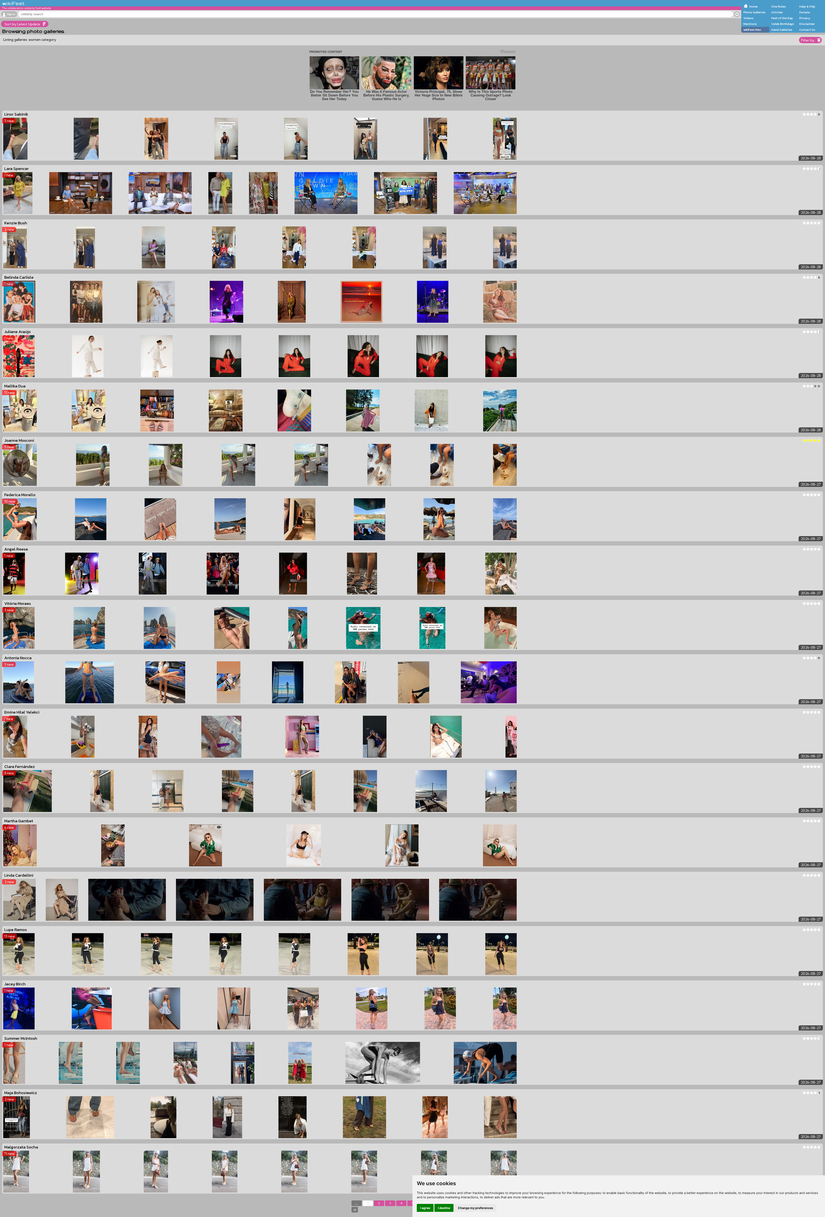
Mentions (750, 23)
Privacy (804, 18)
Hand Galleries (781, 29)
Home (753, 6)
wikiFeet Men (752, 29)
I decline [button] (444, 1208)
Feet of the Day (782, 18)
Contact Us (807, 29)
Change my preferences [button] (475, 1208)
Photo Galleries (754, 12)
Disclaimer (807, 23)
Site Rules (778, 6)
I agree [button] (425, 1208)
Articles (777, 12)
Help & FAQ (807, 6)
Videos (748, 18)
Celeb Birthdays (782, 23)
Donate (804, 12)
